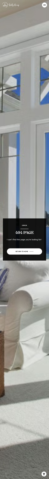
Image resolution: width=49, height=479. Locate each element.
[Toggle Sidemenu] (44, 4)
